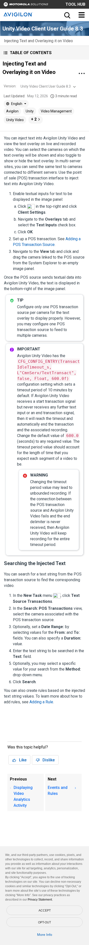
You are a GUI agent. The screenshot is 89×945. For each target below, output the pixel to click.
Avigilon (12, 111)
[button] (44, 53)
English (16, 104)
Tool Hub (75, 4)
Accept (45, 910)
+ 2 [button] (34, 119)
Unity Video (15, 120)
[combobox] (47, 86)
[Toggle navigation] (82, 15)
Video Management (56, 111)
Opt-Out (44, 922)
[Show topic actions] (82, 73)
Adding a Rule (41, 702)
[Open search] (67, 15)
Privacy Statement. (40, 899)
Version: (10, 86)
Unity (30, 111)
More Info (44, 935)
